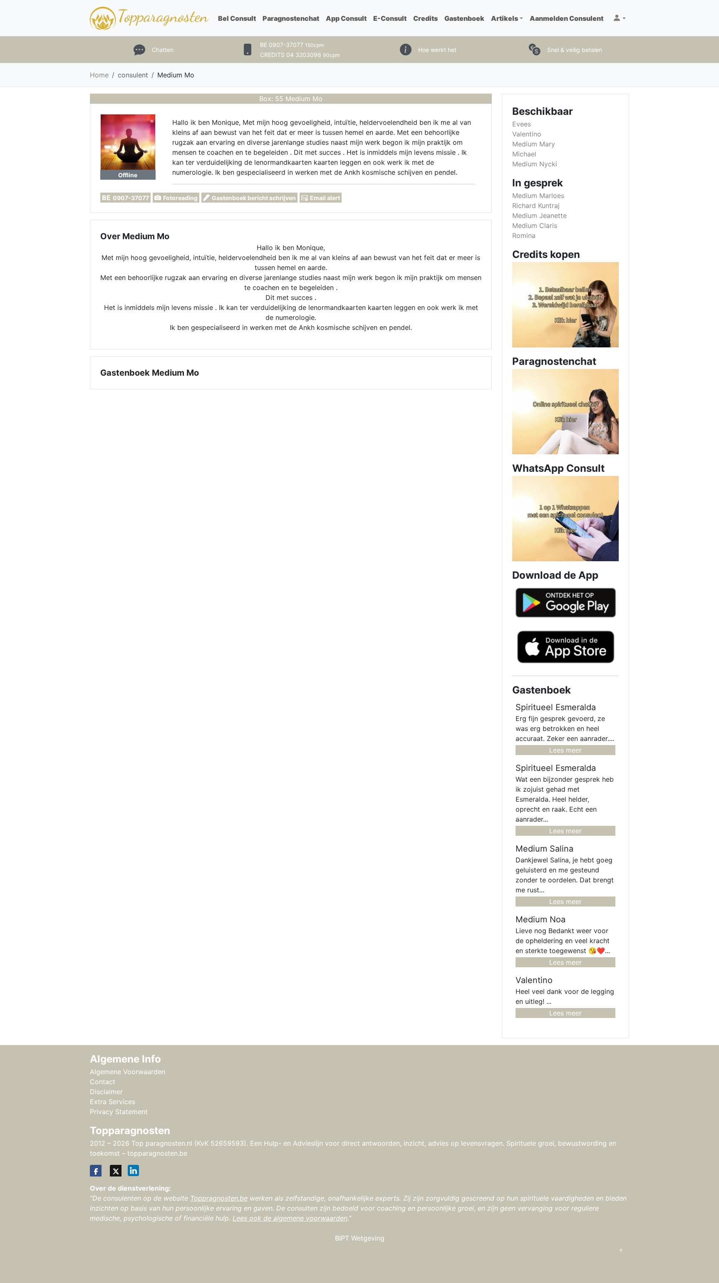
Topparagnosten (162, 16)
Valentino (526, 134)
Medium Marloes (538, 195)
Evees (521, 124)
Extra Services (112, 1101)
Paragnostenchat (291, 18)
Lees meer (565, 750)
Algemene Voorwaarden (127, 1072)
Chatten (163, 49)
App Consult (346, 18)
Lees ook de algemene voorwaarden (290, 1218)
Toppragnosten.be (219, 1198)
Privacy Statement (119, 1111)
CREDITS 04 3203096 (300, 54)
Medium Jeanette (539, 215)
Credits (425, 18)
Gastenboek (464, 18)
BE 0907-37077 (292, 44)
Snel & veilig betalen (574, 49)
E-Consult (390, 18)
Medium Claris (534, 225)
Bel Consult (237, 18)
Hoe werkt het (437, 49)
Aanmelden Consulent (566, 18)
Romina (524, 235)
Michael (524, 154)
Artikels (504, 18)
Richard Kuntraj (536, 205)
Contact (102, 1081)
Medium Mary (533, 144)
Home (99, 75)
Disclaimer (106, 1091)
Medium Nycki (534, 164)
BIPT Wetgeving (359, 1238)
